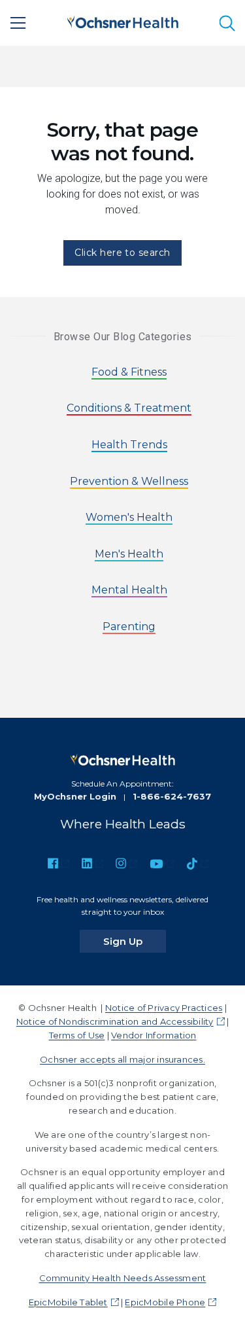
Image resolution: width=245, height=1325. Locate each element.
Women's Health (129, 517)
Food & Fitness (129, 372)
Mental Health (129, 590)
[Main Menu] (18, 23)
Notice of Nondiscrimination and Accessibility (115, 1021)
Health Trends (129, 444)
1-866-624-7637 (172, 796)
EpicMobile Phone (165, 1302)
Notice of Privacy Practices (163, 1007)
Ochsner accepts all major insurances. (122, 1059)
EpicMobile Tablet (68, 1302)
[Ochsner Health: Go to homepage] (122, 20)
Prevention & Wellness (129, 481)
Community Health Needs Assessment (122, 1278)
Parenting (129, 626)
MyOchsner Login (75, 796)
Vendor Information (153, 1035)
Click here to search (122, 252)
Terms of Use (77, 1035)
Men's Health (129, 554)
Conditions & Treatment (129, 408)
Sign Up (134, 940)
